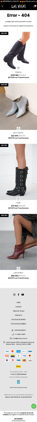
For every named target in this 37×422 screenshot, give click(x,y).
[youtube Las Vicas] (23, 294)
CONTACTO (18, 315)
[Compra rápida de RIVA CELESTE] (18, 128)
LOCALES (18, 307)
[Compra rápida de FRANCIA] (18, 67)
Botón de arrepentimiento (23, 397)
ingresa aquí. (9, 397)
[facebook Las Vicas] (18, 294)
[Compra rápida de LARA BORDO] (18, 268)
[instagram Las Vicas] (14, 294)
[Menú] (4, 6)
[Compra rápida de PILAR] (18, 198)
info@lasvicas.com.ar (20, 338)
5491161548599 (20, 330)
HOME (18, 302)
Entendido (18, 419)
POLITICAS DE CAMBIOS (18, 324)
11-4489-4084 (20, 334)
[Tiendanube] (18, 374)
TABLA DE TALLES (18, 311)
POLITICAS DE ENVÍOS (19, 320)
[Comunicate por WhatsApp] (33, 406)
